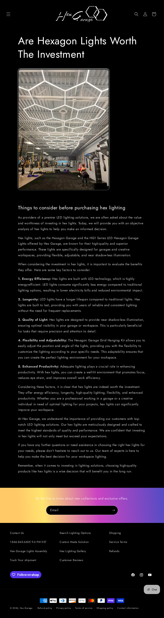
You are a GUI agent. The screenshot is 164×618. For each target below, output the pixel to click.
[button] (8, 14)
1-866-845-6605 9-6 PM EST (28, 542)
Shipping (115, 533)
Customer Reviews (71, 560)
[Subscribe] (113, 510)
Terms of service (83, 608)
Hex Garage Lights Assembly (28, 551)
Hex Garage (26, 608)
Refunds (114, 551)
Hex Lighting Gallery (73, 551)
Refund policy (45, 608)
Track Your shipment (23, 560)
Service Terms (118, 542)
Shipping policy (105, 608)
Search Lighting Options (75, 533)
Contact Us (17, 533)
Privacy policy (63, 608)
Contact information (128, 608)
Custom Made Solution (74, 542)
